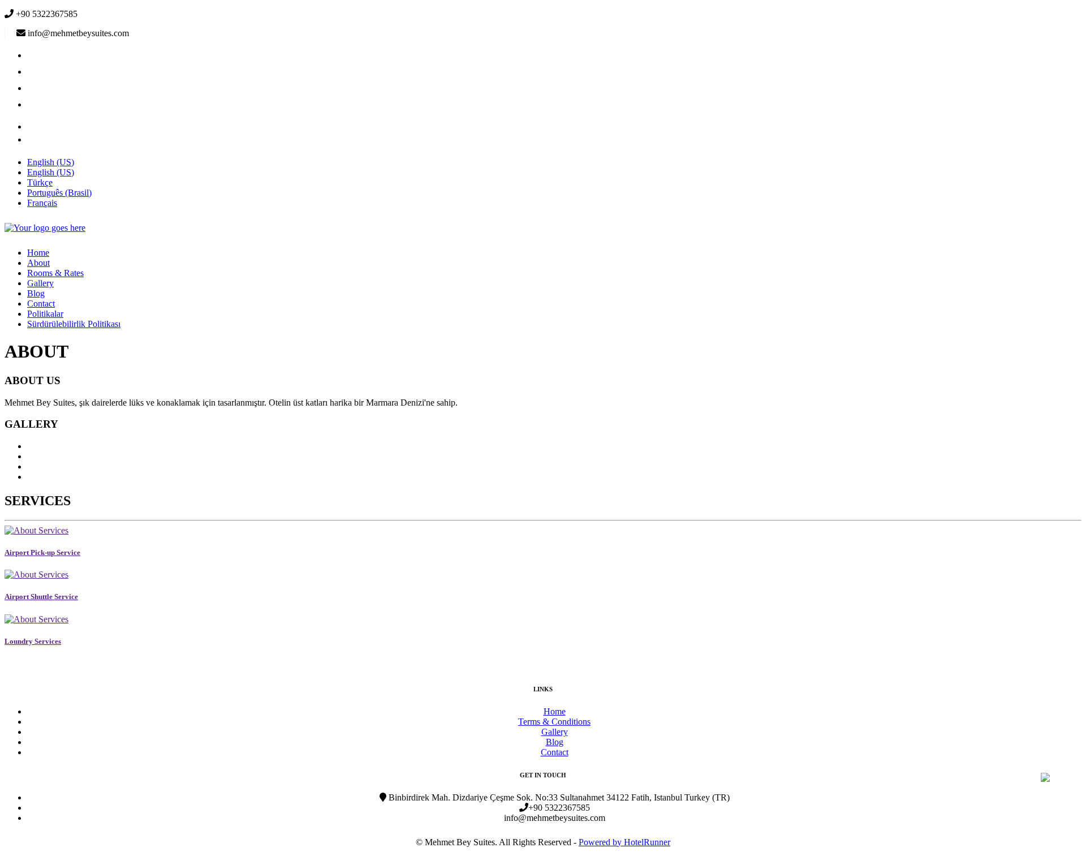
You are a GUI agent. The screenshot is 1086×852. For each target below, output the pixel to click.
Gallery (40, 283)
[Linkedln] (34, 126)
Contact (41, 303)
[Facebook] (34, 55)
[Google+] (34, 104)
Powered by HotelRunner (624, 842)
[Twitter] (34, 71)
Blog (36, 293)
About (38, 263)
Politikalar (45, 314)
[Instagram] (34, 88)
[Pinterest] (34, 139)
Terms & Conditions (554, 721)
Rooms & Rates (55, 273)
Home (38, 252)
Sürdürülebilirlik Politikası (73, 324)
